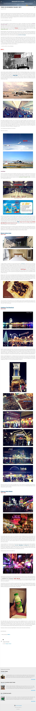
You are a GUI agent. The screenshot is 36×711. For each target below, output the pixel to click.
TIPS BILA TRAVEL (4, 671)
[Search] (34, 1)
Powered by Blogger (18, 705)
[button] (34, 7)
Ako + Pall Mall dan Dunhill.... (6, 693)
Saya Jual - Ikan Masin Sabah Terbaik (8, 682)
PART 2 (9, 634)
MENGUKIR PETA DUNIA (18, 1)
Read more (33, 679)
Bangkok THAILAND (6, 641)
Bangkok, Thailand (8, 643)
